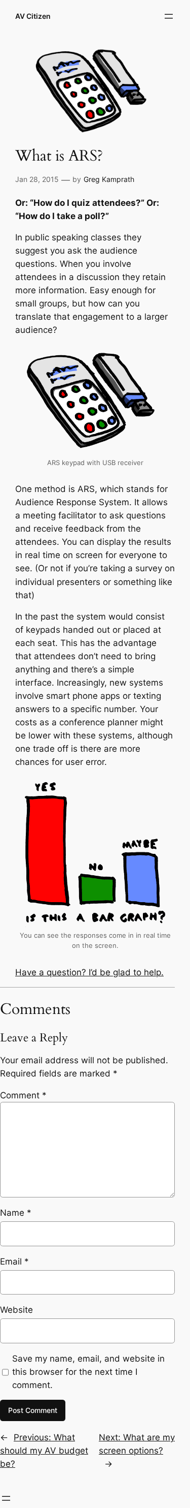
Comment (23, 1095)
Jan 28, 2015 (37, 179)
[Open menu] (169, 16)
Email (14, 1261)
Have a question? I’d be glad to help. (89, 972)
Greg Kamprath (109, 179)
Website (16, 1310)
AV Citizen (33, 16)
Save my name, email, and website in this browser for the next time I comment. (88, 1371)
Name (15, 1213)
